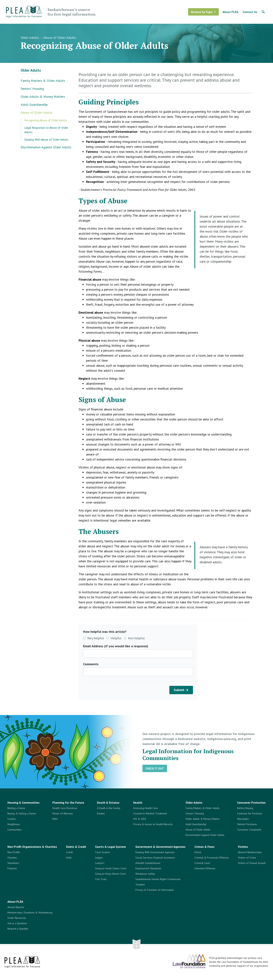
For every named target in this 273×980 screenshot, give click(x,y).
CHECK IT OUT (154, 768)
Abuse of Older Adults (59, 37)
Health (137, 802)
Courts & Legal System (110, 847)
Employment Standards (148, 868)
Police (197, 852)
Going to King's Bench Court (110, 873)
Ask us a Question (17, 923)
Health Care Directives (64, 808)
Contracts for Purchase (249, 813)
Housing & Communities (23, 802)
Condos (11, 818)
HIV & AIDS (139, 818)
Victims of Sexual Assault (252, 863)
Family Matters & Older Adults (43, 80)
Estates (101, 813)
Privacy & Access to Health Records (153, 824)
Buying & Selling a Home (21, 813)
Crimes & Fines (204, 847)
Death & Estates (108, 802)
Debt (69, 857)
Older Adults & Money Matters (43, 96)
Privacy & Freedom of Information (154, 890)
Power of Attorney (62, 813)
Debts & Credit (76, 847)
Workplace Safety (145, 873)
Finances (12, 868)
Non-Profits (13, 852)
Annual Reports (15, 907)
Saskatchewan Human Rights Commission (158, 879)
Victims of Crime (247, 857)
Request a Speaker (17, 928)
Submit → (181, 690)
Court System (102, 852)
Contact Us (250, 12)
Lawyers (99, 863)
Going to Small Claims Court (110, 868)
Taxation (140, 884)
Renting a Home (16, 808)
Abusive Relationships (250, 852)
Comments (90, 664)
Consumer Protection (251, 802)
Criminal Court (202, 863)
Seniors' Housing (32, 88)
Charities (12, 857)
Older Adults (30, 37)
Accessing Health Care (145, 808)
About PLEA (230, 12)
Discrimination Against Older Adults (46, 147)
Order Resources (16, 918)
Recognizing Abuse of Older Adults (45, 120)
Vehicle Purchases (247, 824)
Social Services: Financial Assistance (155, 857)
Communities (14, 829)
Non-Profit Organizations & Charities (32, 847)
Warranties (243, 818)
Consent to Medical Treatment (150, 813)
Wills (55, 818)
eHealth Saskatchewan (147, 863)
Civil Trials (101, 879)
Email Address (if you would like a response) (115, 646)
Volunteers (13, 863)
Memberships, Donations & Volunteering (29, 912)
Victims (243, 847)
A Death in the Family (108, 808)
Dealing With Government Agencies (155, 852)
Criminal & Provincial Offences (211, 857)
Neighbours (13, 824)
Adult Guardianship (34, 104)
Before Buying (245, 808)
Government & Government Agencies (160, 847)
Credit (69, 852)
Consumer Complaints (249, 829)
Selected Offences (204, 868)
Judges (99, 857)
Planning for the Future (68, 802)
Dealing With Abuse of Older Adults (46, 139)
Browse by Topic (201, 12)
